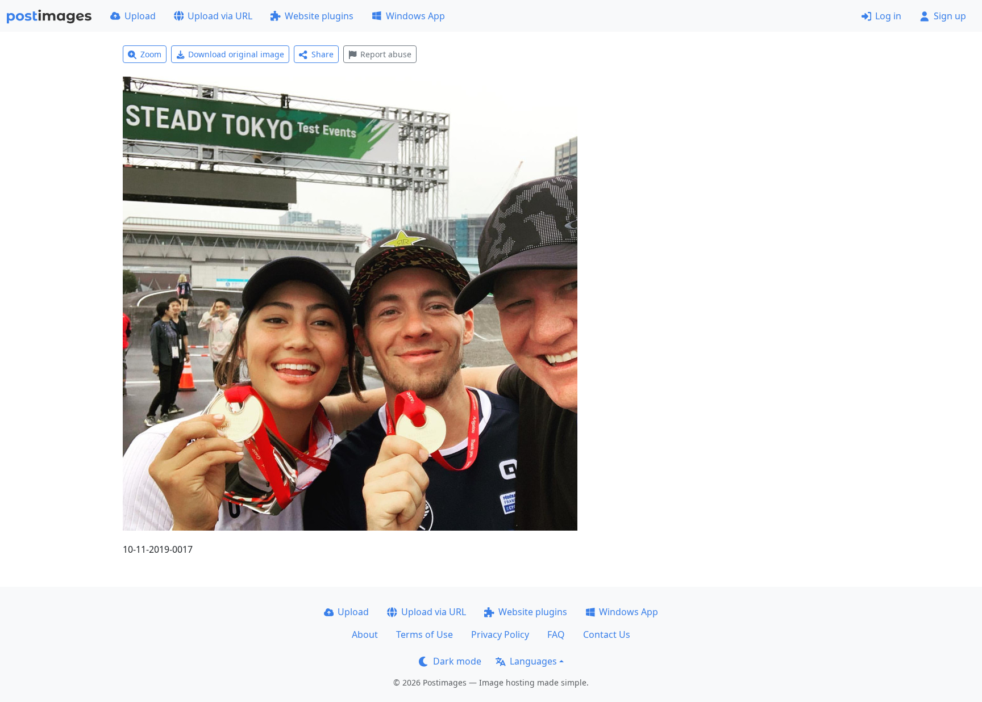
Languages (533, 661)
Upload (140, 16)
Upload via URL (220, 16)
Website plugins (319, 16)
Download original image (236, 54)
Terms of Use (424, 634)
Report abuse (385, 54)
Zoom (150, 54)
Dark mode (457, 661)
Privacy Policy (500, 634)
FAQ (556, 634)
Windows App (415, 16)
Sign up (950, 16)
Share (322, 54)
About (365, 634)
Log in (888, 16)
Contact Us (606, 634)
